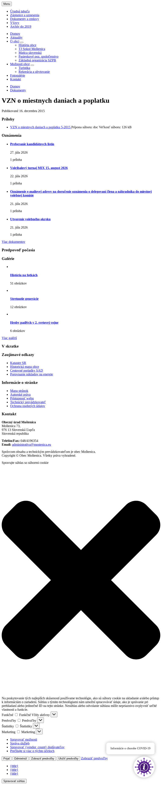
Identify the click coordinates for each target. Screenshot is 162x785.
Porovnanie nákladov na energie (31, 374)
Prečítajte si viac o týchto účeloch (32, 751)
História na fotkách (24, 275)
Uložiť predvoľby (68, 758)
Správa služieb (20, 743)
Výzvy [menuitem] (14, 22)
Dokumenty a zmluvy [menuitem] (24, 19)
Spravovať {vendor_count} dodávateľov (37, 747)
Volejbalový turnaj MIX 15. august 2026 (39, 168)
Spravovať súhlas (14, 781)
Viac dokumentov (13, 242)
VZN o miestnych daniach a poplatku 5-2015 (40, 127)
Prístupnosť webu (22, 398)
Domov (15, 86)
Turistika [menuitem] (24, 68)
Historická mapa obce (24, 366)
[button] (81, 580)
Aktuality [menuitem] (16, 37)
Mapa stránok (19, 390)
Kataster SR (18, 363)
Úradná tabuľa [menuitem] (20, 11)
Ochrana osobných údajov (27, 406)
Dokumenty (18, 90)
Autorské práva (20, 394)
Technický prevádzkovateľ (28, 402)
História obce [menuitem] (27, 45)
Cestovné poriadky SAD (26, 370)
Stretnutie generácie (24, 298)
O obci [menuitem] (14, 41)
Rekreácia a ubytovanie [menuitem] (34, 71)
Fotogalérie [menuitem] (17, 75)
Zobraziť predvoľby (42, 758)
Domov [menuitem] (15, 33)
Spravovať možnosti (23, 739)
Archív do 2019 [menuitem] (20, 26)
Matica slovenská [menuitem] (30, 52)
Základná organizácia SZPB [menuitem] (37, 60)
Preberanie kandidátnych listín (32, 144)
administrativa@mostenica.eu (31, 444)
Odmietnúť (20, 758)
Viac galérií (9, 338)
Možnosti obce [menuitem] (20, 64)
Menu (6, 3)
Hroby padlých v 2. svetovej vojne (34, 322)
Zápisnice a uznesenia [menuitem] (24, 15)
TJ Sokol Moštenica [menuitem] (32, 49)
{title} (14, 766)
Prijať (6, 758)
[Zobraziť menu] (21, 42)
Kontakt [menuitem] (15, 79)
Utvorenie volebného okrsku (30, 219)
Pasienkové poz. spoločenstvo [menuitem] (38, 56)
